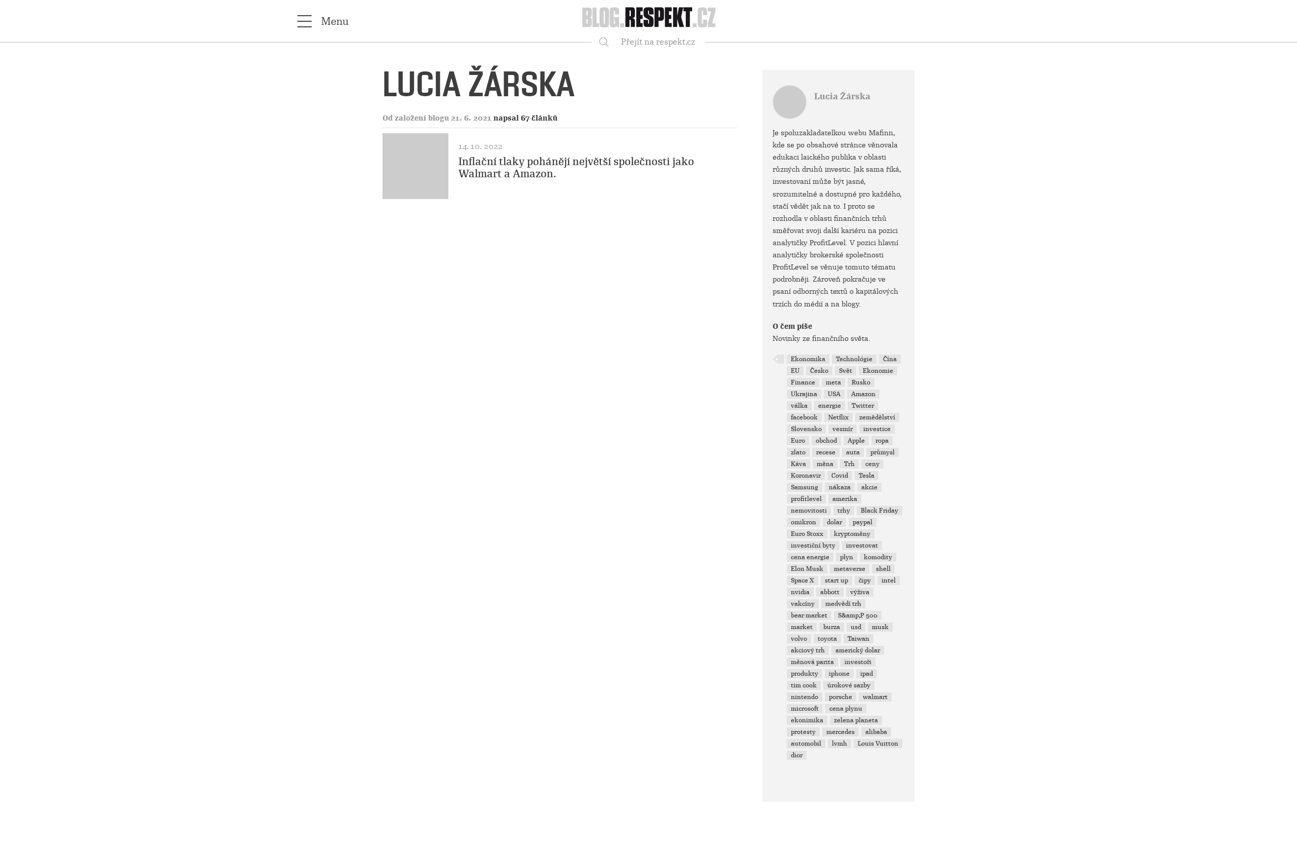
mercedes (840, 732)
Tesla (866, 476)
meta (833, 382)
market (802, 627)
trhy (843, 511)
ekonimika (807, 720)
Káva (798, 464)
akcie (869, 487)
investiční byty (813, 545)
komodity (878, 557)
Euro (798, 441)
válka (799, 406)
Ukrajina (804, 394)
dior (797, 755)
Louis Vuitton (878, 744)
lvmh (839, 744)
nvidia (800, 592)
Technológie (854, 359)
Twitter (863, 406)
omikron (803, 522)
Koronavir (806, 476)
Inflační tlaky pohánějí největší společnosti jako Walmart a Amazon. (576, 167)
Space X (802, 580)
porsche (840, 697)
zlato (798, 452)
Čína (890, 359)
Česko (819, 371)
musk (880, 627)
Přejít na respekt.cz (658, 41)
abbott (830, 592)
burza (831, 627)
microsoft (805, 709)
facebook (804, 417)
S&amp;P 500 (858, 615)
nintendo (804, 697)
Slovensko (806, 429)
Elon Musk (807, 569)
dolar (834, 522)
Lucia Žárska (842, 96)
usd (856, 627)
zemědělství (877, 417)
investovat (862, 545)
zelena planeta (856, 720)
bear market (809, 615)
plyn (846, 557)
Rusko (861, 382)
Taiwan (858, 639)
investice (877, 429)
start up (836, 580)
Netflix (838, 417)
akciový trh (808, 650)
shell (883, 569)
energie (829, 406)
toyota (827, 639)
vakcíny (803, 604)
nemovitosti (809, 511)
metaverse (849, 569)
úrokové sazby (848, 685)
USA (834, 394)
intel (889, 580)
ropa (882, 441)
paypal (862, 522)
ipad (866, 674)
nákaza (840, 487)
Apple (856, 441)
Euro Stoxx (807, 534)
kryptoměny (852, 534)
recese (825, 452)
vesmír (842, 429)
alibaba (876, 732)
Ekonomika (808, 359)
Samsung (804, 487)
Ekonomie (878, 371)
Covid (839, 476)
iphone (839, 674)
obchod (826, 441)
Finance (803, 382)
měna (825, 464)
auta (853, 452)
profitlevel (806, 499)
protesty (803, 732)
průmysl (882, 452)
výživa (859, 592)
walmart (875, 697)
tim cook (804, 685)
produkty (804, 674)
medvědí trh (843, 604)
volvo (799, 639)
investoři (858, 662)
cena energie (810, 557)
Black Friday (879, 511)
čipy (865, 580)
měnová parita (812, 662)
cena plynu (845, 709)
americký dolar (857, 650)
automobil (806, 744)
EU (795, 371)
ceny (872, 464)
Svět (845, 371)
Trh (849, 464)
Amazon (863, 394)
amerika (844, 499)
